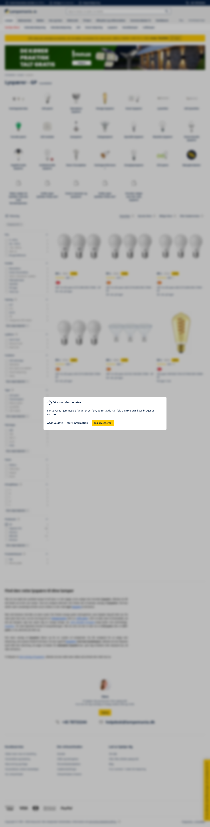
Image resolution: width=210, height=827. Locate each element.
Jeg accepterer (102, 423)
